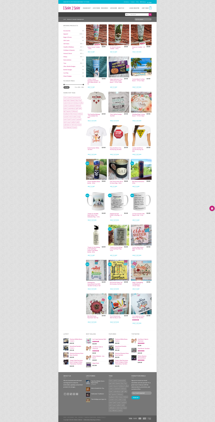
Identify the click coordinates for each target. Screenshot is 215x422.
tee (76, 124)
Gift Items (66, 43)
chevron (70, 103)
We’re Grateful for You (97, 388)
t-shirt (72, 124)
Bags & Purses (67, 37)
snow (69, 122)
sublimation (66, 124)
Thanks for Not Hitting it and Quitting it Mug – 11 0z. (116, 249)
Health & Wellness (68, 47)
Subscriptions (67, 60)
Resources (104, 8)
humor (75, 114)
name (65, 119)
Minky (65, 56)
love (71, 116)
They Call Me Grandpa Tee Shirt (116, 115)
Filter (66, 87)
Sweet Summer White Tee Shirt (93, 148)
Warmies (69, 127)
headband (66, 114)
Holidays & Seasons (69, 50)
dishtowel (78, 105)
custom (65, 105)
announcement (76, 97)
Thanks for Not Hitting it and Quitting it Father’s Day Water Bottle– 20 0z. (94, 250)
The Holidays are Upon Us (98, 399)
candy (65, 103)
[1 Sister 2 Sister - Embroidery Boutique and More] (71, 8)
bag (65, 100)
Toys (64, 63)
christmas (76, 103)
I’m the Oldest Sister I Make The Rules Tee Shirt (138, 249)
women (75, 127)
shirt (65, 122)
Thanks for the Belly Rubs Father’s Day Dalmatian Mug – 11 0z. (94, 215)
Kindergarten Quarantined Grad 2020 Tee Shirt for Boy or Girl (94, 284)
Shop (64, 19)
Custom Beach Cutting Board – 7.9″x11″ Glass (138, 79)
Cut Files (65, 73)
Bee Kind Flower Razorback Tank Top (93, 316)
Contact (132, 2)
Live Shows (113, 8)
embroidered (71, 108)
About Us (121, 8)
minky (74, 116)
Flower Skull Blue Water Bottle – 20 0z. (94, 182)
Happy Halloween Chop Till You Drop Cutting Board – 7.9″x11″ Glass (116, 80)
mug (79, 116)
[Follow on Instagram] (149, 2)
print (69, 119)
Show (212, 208)
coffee (81, 103)
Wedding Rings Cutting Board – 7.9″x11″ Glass (138, 115)
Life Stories (126, 2)
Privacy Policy (101, 417)
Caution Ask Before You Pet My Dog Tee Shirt (137, 149)
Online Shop (86, 8)
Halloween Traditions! (97, 394)
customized (71, 105)
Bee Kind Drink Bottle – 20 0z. (138, 182)
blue (77, 100)
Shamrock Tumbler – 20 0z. (138, 47)
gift (77, 108)
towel (79, 124)
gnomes (69, 111)
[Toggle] (83, 34)
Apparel (65, 34)
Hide (71, 114)
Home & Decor (67, 53)
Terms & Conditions (90, 417)
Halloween (74, 111)
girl (64, 111)
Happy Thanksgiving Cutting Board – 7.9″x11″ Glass (137, 284)
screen (73, 119)
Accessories (66, 30)
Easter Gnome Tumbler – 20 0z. (94, 47)
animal (69, 97)
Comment (93, 384)
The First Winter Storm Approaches (97, 381)
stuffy (77, 122)
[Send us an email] (150, 2)
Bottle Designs (67, 69)
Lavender (66, 116)
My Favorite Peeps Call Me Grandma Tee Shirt (116, 283)
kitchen (80, 114)
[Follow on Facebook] (147, 2)
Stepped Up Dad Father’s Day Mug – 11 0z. (116, 215)
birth (68, 100)
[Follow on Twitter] (71, 394)
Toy (65, 127)
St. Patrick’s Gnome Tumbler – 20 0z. (115, 47)
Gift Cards (66, 40)
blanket (72, 100)
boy (80, 100)
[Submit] (150, 14)
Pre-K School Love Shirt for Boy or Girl (115, 316)
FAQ (137, 2)
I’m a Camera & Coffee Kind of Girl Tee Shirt (138, 316)
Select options (137, 51)
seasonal (79, 119)
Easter (65, 108)
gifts (80, 108)
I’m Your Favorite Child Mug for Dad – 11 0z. (138, 214)
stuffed (73, 122)
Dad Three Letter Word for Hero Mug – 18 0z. (116, 182)
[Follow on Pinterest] (77, 394)
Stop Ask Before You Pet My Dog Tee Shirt (116, 148)
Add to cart (91, 51)
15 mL (65, 97)
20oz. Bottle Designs (69, 66)
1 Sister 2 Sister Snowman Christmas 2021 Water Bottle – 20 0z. (94, 81)
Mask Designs (67, 76)
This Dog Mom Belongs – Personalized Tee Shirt (94, 116)
